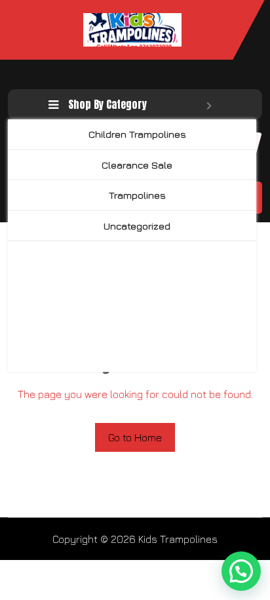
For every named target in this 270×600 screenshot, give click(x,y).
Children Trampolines (137, 134)
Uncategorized (137, 225)
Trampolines (137, 195)
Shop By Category (107, 104)
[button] (241, 571)
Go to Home (135, 437)
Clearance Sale (137, 164)
